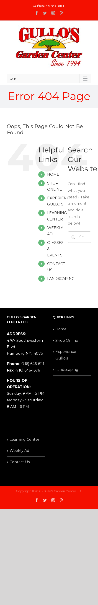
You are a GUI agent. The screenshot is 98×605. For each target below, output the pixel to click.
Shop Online (66, 340)
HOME (53, 174)
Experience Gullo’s (65, 354)
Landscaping (66, 369)
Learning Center (24, 439)
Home (61, 329)
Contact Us (20, 462)
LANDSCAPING (61, 278)
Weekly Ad (19, 450)
